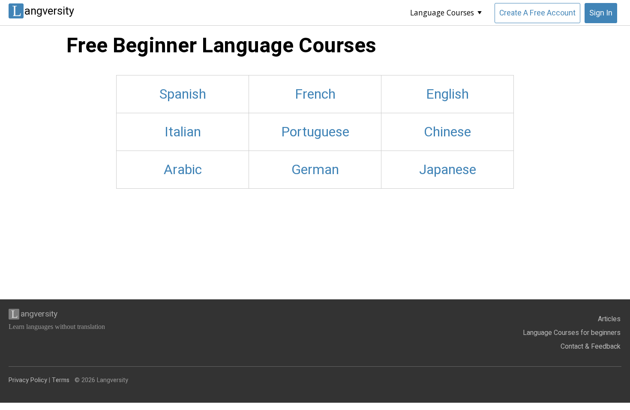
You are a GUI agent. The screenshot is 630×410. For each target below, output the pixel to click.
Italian (183, 132)
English (447, 94)
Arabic (183, 170)
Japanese (447, 170)
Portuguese (315, 132)
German (315, 170)
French (315, 94)
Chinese (447, 132)
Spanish (182, 94)
